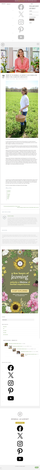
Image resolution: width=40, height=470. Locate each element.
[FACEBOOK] (21, 10)
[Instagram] (10, 386)
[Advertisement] (22, 172)
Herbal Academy (12, 78)
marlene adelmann (21, 78)
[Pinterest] (20, 454)
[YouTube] (10, 401)
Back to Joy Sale (21, 0)
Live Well (4, 330)
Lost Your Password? (32, 17)
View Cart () (3, 3)
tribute (26, 78)
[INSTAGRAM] (21, 25)
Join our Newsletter (20, 422)
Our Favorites (5, 334)
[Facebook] (10, 371)
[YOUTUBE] (21, 40)
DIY (3, 328)
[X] (10, 378)
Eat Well (4, 332)
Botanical (4, 326)
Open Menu (38, 44)
